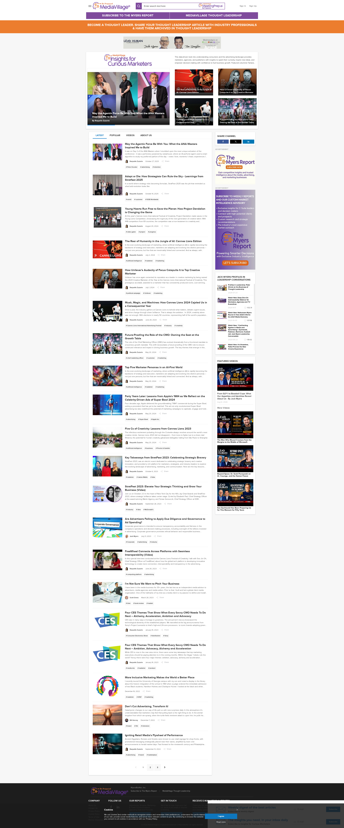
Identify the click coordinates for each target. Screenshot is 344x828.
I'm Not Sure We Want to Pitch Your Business (152, 583)
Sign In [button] (243, 6)
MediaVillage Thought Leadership (214, 15)
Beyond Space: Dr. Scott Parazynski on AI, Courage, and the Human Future (234, 475)
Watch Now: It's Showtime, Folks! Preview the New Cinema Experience (238, 347)
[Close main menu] (237, 809)
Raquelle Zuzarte (102, 121)
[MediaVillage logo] (109, 791)
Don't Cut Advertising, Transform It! (146, 706)
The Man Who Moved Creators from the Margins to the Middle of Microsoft (234, 441)
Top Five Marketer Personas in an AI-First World (153, 367)
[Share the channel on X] (235, 142)
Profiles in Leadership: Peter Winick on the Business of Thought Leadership (239, 287)
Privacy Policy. (151, 819)
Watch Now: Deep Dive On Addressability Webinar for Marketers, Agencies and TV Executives (239, 301)
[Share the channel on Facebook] (223, 142)
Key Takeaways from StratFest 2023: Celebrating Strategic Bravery (165, 457)
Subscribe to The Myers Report (127, 15)
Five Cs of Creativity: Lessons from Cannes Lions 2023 (158, 428)
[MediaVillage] (111, 6)
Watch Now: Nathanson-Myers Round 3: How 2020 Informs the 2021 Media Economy (240, 315)
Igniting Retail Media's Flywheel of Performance (154, 735)
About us (146, 135)
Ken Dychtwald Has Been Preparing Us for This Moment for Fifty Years (234, 509)
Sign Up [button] (253, 6)
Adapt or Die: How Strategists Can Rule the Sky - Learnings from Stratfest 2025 (128, 115)
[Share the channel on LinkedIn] (248, 142)
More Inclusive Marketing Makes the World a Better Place (159, 677)
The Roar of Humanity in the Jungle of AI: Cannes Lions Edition (163, 241)
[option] (128, 96)
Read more (221, 822)
